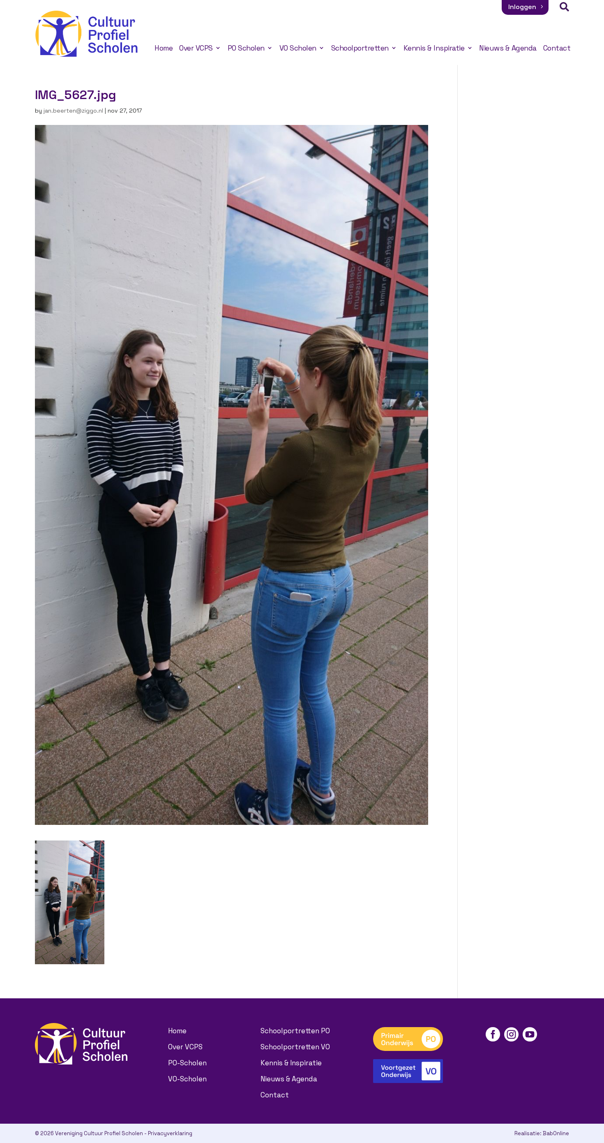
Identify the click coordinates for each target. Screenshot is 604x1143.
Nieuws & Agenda (508, 48)
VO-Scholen (187, 1078)
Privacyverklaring (170, 1133)
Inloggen (522, 6)
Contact (557, 48)
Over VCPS (196, 48)
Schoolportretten (360, 48)
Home (163, 48)
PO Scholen (246, 48)
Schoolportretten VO (295, 1046)
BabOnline (556, 1133)
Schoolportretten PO (295, 1030)
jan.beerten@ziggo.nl (73, 110)
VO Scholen (297, 48)
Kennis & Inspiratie (434, 48)
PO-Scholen (187, 1062)
